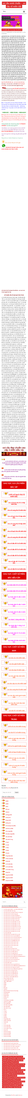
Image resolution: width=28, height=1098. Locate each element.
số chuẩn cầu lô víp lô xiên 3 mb (11, 943)
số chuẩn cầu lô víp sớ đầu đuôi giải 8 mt (13, 954)
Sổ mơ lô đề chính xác (8, 978)
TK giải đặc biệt (9, 856)
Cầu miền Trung (9, 839)
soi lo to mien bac (7, 1081)
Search (16, 792)
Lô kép (7, 847)
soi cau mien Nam (21, 1064)
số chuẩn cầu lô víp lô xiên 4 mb (11, 945)
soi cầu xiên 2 (6, 1075)
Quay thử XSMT (9, 877)
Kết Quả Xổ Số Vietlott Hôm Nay (11, 990)
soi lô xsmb (18, 1083)
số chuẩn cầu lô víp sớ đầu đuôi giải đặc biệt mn (14, 965)
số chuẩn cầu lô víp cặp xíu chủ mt (11, 950)
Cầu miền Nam (9, 836)
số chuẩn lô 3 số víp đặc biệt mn (11, 976)
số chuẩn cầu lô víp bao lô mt (10, 948)
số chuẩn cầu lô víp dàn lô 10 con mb (12, 928)
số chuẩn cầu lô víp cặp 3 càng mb (11, 920)
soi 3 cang (10, 1062)
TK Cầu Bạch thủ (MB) (11, 825)
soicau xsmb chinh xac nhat (9, 1068)
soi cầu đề (14, 1077)
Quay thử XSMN (9, 880)
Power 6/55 (8, 820)
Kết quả (7, 809)
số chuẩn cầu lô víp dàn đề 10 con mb (12, 926)
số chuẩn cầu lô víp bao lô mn (10, 970)
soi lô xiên (12, 1083)
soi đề (21, 1085)
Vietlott (7, 812)
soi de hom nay (21, 1077)
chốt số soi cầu (10, 1056)
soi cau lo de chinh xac (19, 82)
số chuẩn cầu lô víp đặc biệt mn (11, 972)
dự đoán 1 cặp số (7, 1058)
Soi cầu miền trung (8, 947)
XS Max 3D (8, 823)
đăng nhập (8, 787)
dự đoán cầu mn (6, 1060)
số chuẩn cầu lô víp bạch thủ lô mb (14, 295)
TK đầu (7, 850)
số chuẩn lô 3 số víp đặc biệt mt (11, 957)
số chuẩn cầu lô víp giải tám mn (11, 973)
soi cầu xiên (21, 1073)
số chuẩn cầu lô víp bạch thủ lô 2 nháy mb (13, 912)
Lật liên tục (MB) (9, 828)
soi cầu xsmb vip (6, 1077)
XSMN (7, 804)
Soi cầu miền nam (8, 962)
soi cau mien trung (7, 1066)
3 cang (4, 1056)
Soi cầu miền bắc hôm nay (8, 19)
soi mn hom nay (6, 1085)
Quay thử (8, 872)
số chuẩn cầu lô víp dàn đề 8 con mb (12, 925)
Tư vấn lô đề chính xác (9, 979)
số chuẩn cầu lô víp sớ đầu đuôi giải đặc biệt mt (14, 956)
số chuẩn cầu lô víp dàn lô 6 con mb (12, 931)
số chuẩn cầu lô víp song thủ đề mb (12, 936)
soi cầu (18, 1068)
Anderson (20, 1095)
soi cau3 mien (6, 1064)
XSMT (7, 806)
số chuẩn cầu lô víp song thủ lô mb (12, 939)
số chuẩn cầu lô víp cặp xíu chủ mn (12, 967)
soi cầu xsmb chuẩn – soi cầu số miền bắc (13, 909)
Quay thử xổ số (7, 1031)
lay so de (5, 1062)
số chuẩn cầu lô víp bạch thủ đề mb (12, 915)
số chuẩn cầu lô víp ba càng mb (11, 914)
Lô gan (7, 842)
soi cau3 (16, 1062)
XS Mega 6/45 (9, 814)
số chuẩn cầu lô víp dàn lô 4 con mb (12, 929)
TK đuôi (7, 853)
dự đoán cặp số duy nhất (17, 1060)
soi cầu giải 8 (22, 1070)
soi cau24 (13, 1064)
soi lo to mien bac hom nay (18, 1081)
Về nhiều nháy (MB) (10, 834)
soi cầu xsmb (13, 1075)
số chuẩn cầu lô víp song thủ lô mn (12, 964)
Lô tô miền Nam (9, 866)
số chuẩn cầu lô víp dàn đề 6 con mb (12, 923)
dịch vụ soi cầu (19, 1056)
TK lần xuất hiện (9, 858)
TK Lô (5, 1009)
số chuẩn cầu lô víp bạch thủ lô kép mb (12, 917)
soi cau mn (15, 1066)
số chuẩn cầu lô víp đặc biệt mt (11, 951)
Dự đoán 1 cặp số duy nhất (18, 1058)
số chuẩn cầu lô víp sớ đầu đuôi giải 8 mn (13, 968)
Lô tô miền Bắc (9, 864)
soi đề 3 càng (6, 1087)
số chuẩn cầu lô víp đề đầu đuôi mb (12, 940)
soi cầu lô (5, 1071)
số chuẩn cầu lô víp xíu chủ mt (10, 961)
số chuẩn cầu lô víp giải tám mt (11, 953)
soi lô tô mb (5, 1083)
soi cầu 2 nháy (6, 1070)
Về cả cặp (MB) (9, 831)
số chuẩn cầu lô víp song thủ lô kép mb (12, 937)
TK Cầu (5, 998)
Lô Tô (5, 1023)
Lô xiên (7, 845)
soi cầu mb (11, 1071)
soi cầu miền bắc (19, 1071)
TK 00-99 (8, 861)
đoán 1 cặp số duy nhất (15, 1087)
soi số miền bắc (14, 1085)
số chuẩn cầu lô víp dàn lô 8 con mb (12, 934)
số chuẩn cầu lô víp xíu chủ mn (11, 975)
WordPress (13, 1095)
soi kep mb (5, 1079)
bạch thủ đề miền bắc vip (7, 82)
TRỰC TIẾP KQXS (7, 981)
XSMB (7, 801)
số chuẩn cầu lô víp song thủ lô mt (12, 959)
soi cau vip (21, 1066)
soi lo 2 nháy (12, 1079)
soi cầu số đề (6, 1073)
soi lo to (18, 1079)
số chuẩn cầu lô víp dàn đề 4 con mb (12, 921)
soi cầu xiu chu (13, 1073)
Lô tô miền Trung (10, 869)
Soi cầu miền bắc (6, 17)
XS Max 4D (8, 817)
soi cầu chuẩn (14, 1070)
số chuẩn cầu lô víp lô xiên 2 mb (11, 942)
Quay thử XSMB (9, 875)
